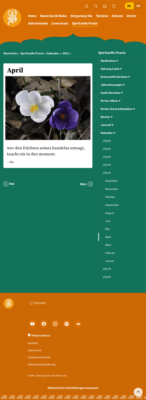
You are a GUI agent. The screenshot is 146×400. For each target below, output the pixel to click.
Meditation (109, 61)
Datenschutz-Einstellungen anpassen (73, 388)
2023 (107, 165)
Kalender (53, 53)
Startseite (10, 53)
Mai (107, 229)
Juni (108, 221)
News (32, 15)
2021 (107, 269)
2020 (107, 277)
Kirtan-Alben (110, 101)
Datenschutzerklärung (42, 364)
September (112, 205)
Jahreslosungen (113, 85)
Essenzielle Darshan (115, 77)
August (109, 213)
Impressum (35, 350)
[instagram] (55, 324)
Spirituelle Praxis (85, 23)
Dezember (111, 181)
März (108, 245)
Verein (131, 15)
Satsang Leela (111, 69)
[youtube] (32, 324)
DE (129, 6)
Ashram (117, 15)
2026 (107, 141)
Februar (110, 253)
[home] (12, 17)
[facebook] (44, 324)
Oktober (110, 197)
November (112, 189)
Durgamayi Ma (81, 15)
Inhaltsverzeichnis (39, 357)
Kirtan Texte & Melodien (118, 109)
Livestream (59, 23)
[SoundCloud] (78, 324)
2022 (65, 53)
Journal (107, 125)
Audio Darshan (112, 93)
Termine (102, 15)
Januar (110, 261)
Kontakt (33, 343)
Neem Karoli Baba (53, 15)
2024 (107, 157)
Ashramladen (38, 23)
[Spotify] (66, 324)
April (108, 237)
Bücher (107, 117)
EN (138, 6)
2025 (107, 149)
